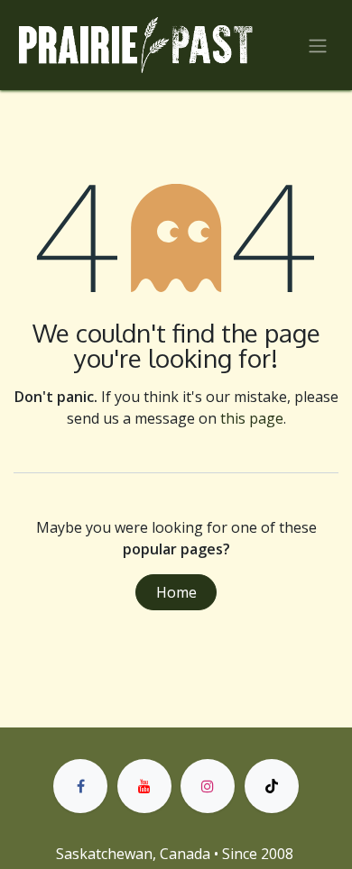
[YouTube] (144, 786)
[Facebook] (80, 786)
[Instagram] (208, 786)
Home (176, 592)
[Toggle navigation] (317, 45)
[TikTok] (272, 786)
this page (251, 418)
